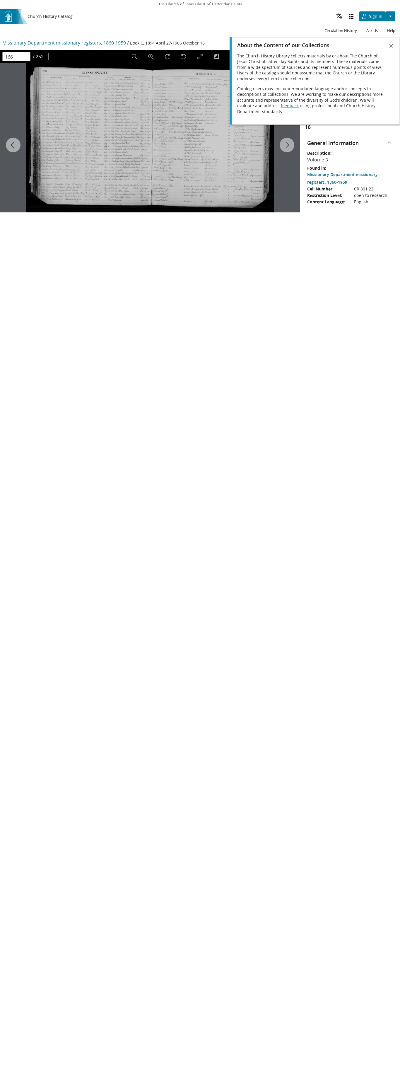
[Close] (391, 45)
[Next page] (287, 145)
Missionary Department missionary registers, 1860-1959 (64, 42)
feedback (290, 106)
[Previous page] (13, 145)
